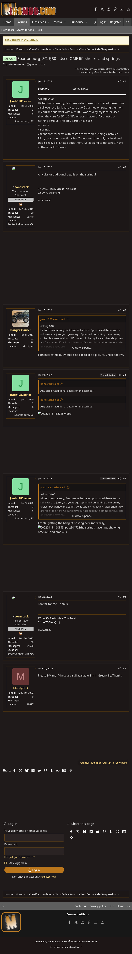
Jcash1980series (15, 64)
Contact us (81, 906)
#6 (124, 596)
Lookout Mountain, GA (21, 224)
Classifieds (39, 22)
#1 (124, 81)
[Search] (127, 22)
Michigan (28, 346)
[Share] (119, 81)
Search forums (25, 29)
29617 (30, 704)
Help (39, 29)
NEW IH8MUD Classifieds (21, 40)
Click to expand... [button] (82, 347)
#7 (124, 668)
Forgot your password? (19, 857)
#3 (124, 310)
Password (10, 844)
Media (58, 22)
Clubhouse (77, 22)
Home (7, 22)
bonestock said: (49, 383)
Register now (48, 876)
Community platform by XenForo (66, 941)
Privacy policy (98, 906)
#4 (124, 375)
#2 (124, 167)
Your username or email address (25, 831)
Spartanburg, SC (24, 121)
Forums (21, 22)
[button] (48, 22)
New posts (7, 29)
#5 (124, 478)
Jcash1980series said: (53, 319)
